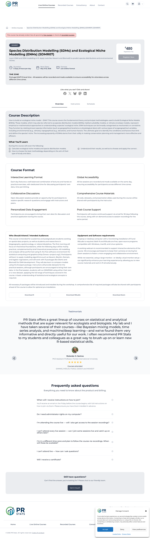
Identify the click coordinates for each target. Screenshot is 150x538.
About (92, 5)
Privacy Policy (126, 534)
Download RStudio (73, 295)
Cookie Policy (117, 534)
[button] (146, 511)
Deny (122, 529)
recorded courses (67, 35)
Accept (105, 529)
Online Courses (17, 28)
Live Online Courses (46, 5)
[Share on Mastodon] (80, 93)
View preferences (139, 529)
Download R (29, 295)
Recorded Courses (65, 5)
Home (13, 524)
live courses (48, 35)
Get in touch (75, 488)
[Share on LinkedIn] (85, 93)
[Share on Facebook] (64, 93)
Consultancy (81, 5)
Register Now (128, 57)
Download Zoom (119, 295)
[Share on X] (69, 93)
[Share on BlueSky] (74, 93)
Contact (101, 5)
